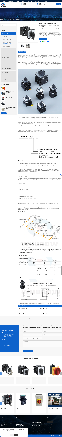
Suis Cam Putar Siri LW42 (18, 19)
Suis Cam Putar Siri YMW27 (7, 42)
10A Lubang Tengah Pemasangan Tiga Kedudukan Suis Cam (11, 97)
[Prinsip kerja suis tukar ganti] (23, 400)
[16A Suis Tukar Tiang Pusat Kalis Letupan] (3, 109)
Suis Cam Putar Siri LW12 (7, 39)
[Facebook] (48, 422)
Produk (17, 1)
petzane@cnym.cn (42, 4)
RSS (52, 435)
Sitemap (48, 435)
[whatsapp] (52, 422)
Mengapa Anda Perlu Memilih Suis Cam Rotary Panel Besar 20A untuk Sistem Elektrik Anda (7, 409)
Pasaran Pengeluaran (4, 424)
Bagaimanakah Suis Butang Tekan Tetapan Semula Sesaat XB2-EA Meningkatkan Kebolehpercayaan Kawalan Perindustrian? (54, 409)
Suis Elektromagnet (5, 57)
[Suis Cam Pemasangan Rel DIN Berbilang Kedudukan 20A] (23, 370)
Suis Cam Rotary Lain (6, 46)
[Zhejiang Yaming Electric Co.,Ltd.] (3, 4)
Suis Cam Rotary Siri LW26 (7, 40)
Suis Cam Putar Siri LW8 (44, 308)
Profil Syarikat (3, 420)
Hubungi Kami (46, 1)
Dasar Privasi (59, 435)
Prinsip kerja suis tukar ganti (22, 408)
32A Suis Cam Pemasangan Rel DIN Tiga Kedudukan (55, 379)
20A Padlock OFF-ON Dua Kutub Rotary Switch (11, 86)
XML (55, 435)
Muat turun (30, 1)
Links (45, 435)
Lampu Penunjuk (5, 72)
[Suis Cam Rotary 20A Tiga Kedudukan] (3, 93)
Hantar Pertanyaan (37, 1)
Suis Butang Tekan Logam (6, 68)
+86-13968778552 (38, 420)
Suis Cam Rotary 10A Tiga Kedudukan (10, 102)
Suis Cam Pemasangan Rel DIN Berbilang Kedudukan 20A (23, 379)
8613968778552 (25, 4)
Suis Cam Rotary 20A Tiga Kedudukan (10, 92)
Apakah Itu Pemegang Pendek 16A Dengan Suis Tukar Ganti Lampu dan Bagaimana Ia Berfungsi (38, 409)
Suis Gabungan (5, 53)
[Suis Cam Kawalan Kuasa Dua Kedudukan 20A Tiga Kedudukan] (7, 370)
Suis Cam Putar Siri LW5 (7, 36)
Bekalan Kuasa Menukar (6, 79)
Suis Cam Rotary (10, 19)
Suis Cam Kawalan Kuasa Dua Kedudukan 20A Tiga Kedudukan (6, 379)
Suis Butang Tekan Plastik (6, 61)
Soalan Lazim (3, 425)
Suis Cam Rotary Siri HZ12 (23, 313)
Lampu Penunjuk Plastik (6, 64)
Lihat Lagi (3, 113)
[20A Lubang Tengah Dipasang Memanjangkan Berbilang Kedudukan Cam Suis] (22, 46)
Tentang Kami (10, 1)
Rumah (4, 1)
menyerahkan (28, 350)
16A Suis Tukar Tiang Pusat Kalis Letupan (11, 108)
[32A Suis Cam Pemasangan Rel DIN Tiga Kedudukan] (55, 370)
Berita (23, 1)
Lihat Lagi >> (3, 381)
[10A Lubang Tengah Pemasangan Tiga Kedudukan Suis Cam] (3, 98)
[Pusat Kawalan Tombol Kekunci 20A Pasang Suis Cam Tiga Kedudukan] (39, 370)
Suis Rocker (4, 76)
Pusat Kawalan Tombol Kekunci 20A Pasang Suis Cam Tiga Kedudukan (39, 379)
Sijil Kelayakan (3, 423)
